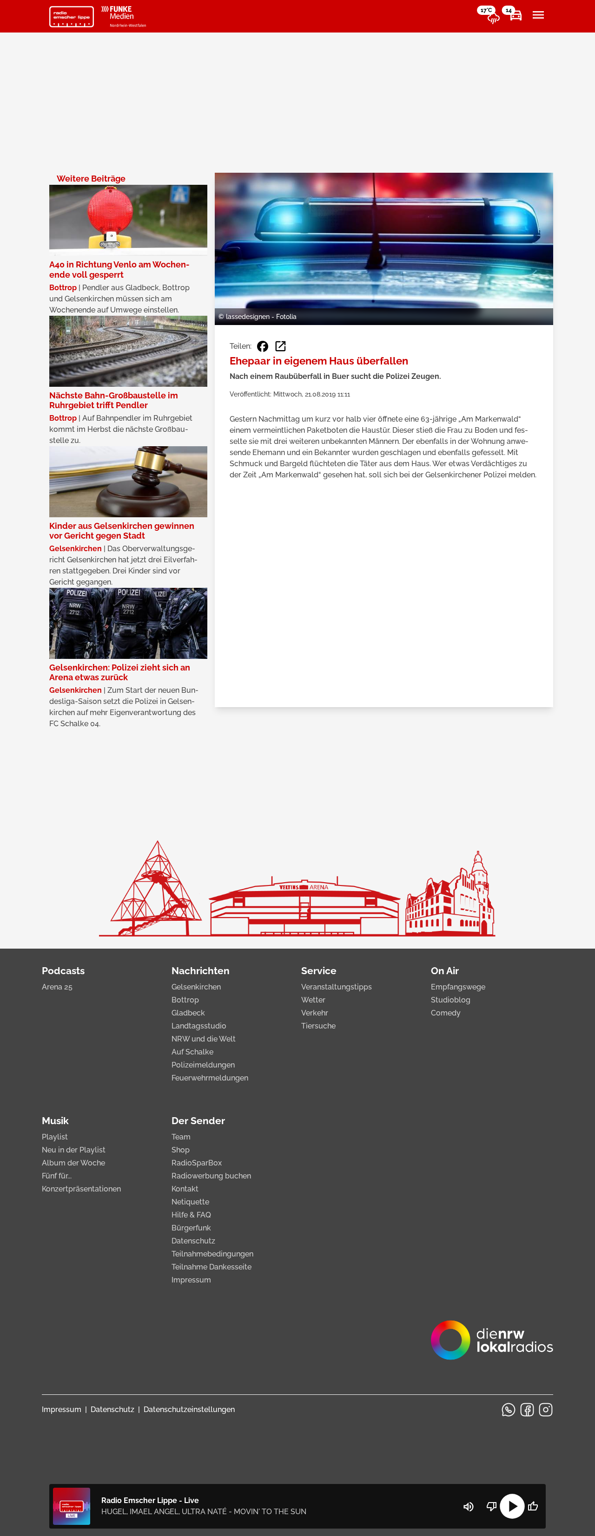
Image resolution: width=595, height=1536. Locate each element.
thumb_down (491, 1506)
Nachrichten (201, 970)
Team (181, 1136)
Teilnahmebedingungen (212, 1254)
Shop (181, 1149)
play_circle (512, 1506)
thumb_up (532, 1506)
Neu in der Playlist (74, 1149)
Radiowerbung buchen (211, 1176)
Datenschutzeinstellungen (189, 1409)
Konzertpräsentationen (81, 1189)
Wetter (313, 1000)
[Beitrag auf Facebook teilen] (262, 346)
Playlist (55, 1136)
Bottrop (185, 1000)
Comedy (446, 1013)
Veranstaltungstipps (336, 987)
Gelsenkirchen (196, 987)
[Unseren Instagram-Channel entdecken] (545, 1409)
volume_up (468, 1506)
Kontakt (185, 1189)
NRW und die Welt (204, 1039)
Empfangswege (458, 987)
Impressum (191, 1280)
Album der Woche (73, 1163)
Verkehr (314, 1013)
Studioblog (450, 1000)
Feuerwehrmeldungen (210, 1078)
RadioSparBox (197, 1163)
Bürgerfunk (191, 1228)
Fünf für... (57, 1176)
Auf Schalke (192, 1052)
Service (319, 970)
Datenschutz (193, 1241)
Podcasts (63, 970)
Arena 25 (57, 987)
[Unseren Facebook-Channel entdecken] (527, 1409)
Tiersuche (318, 1026)
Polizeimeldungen (203, 1065)
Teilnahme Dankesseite (211, 1267)
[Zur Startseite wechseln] (71, 17)
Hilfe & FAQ (191, 1215)
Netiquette (190, 1202)
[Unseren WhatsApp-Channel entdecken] (508, 1409)
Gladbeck (188, 1013)
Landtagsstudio (199, 1026)
